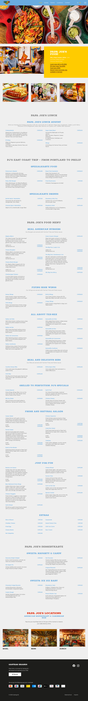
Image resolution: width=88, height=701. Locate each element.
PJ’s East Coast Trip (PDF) (57, 66)
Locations (60, 2)
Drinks (46, 2)
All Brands (15, 674)
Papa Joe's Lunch (44, 115)
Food (40, 2)
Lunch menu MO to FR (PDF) (58, 64)
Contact (67, 2)
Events (52, 2)
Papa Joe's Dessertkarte (44, 546)
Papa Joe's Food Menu (44, 222)
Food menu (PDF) (55, 68)
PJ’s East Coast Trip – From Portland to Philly (44, 160)
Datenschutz (68, 694)
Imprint (76, 694)
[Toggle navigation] (85, 2)
